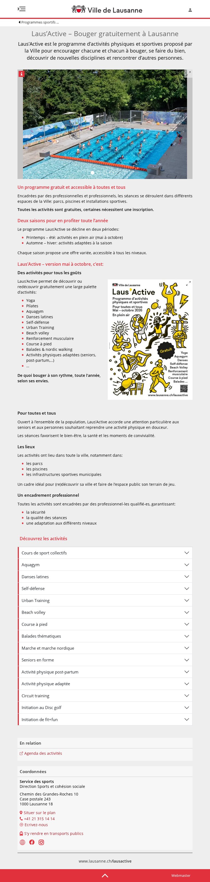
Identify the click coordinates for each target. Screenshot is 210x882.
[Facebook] (31, 842)
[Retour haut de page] (105, 875)
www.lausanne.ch (105, 861)
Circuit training (35, 695)
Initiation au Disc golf (41, 707)
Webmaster (180, 875)
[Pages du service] (22, 842)
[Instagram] (41, 842)
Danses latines (35, 576)
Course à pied (34, 624)
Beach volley (33, 612)
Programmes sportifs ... (40, 22)
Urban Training (35, 600)
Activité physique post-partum (50, 672)
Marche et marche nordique (48, 648)
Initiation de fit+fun (40, 719)
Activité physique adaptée (46, 683)
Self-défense (33, 588)
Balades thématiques (41, 636)
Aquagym (31, 564)
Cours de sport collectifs (44, 553)
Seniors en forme (38, 660)
